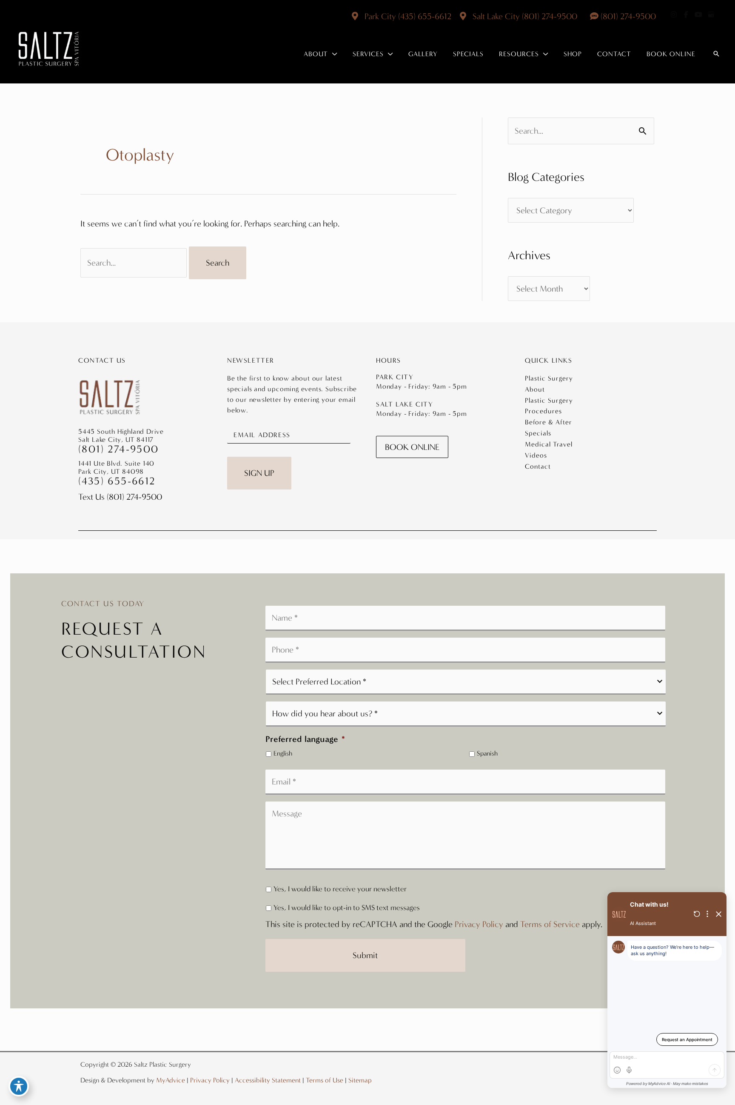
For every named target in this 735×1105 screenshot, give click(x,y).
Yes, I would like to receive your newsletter (340, 889)
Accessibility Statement (268, 1080)
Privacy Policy (479, 924)
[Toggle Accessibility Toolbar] (19, 1086)
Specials (538, 433)
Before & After (548, 422)
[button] (332, 54)
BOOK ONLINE (412, 447)
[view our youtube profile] (698, 14)
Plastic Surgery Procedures (549, 405)
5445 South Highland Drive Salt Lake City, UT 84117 (121, 435)
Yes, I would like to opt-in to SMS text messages (346, 907)
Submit (365, 955)
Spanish (487, 753)
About (535, 389)
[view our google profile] (711, 14)
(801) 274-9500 (549, 16)
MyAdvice (170, 1080)
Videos (536, 455)
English (282, 753)
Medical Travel (549, 444)
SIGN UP (259, 473)
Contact (538, 466)
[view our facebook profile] (686, 14)
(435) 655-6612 (424, 16)
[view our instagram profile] (674, 14)
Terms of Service (550, 924)
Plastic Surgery (549, 378)
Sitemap (360, 1080)
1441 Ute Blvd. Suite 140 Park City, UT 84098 (116, 467)
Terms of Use (324, 1080)
